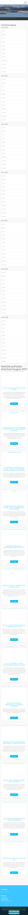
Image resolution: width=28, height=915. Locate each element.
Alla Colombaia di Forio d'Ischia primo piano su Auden (14, 664)
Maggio (3, 45)
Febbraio (4, 34)
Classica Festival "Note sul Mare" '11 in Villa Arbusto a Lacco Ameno (14, 507)
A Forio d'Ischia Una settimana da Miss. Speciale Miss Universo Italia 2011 (14, 429)
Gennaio (3, 31)
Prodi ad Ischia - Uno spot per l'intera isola (14, 586)
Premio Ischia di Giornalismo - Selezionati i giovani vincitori (14, 742)
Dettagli (14, 403)
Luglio (3, 53)
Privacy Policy (14, 913)
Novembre (4, 67)
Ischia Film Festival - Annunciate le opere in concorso (14, 704)
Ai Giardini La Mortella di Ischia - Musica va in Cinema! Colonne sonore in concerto (14, 469)
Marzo (3, 38)
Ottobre (3, 64)
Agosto (3, 56)
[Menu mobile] (25, 3)
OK (14, 911)
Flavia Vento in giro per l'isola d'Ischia (14, 388)
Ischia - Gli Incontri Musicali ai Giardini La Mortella (14, 625)
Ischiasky (7, 2)
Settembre (4, 60)
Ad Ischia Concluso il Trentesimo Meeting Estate (14, 546)
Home (4, 18)
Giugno (3, 49)
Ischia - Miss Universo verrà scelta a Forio (14, 781)
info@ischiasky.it (6, 891)
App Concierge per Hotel (6, 900)
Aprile (3, 42)
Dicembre (4, 71)
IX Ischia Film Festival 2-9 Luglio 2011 (14, 859)
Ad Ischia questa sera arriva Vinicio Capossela (14, 819)
